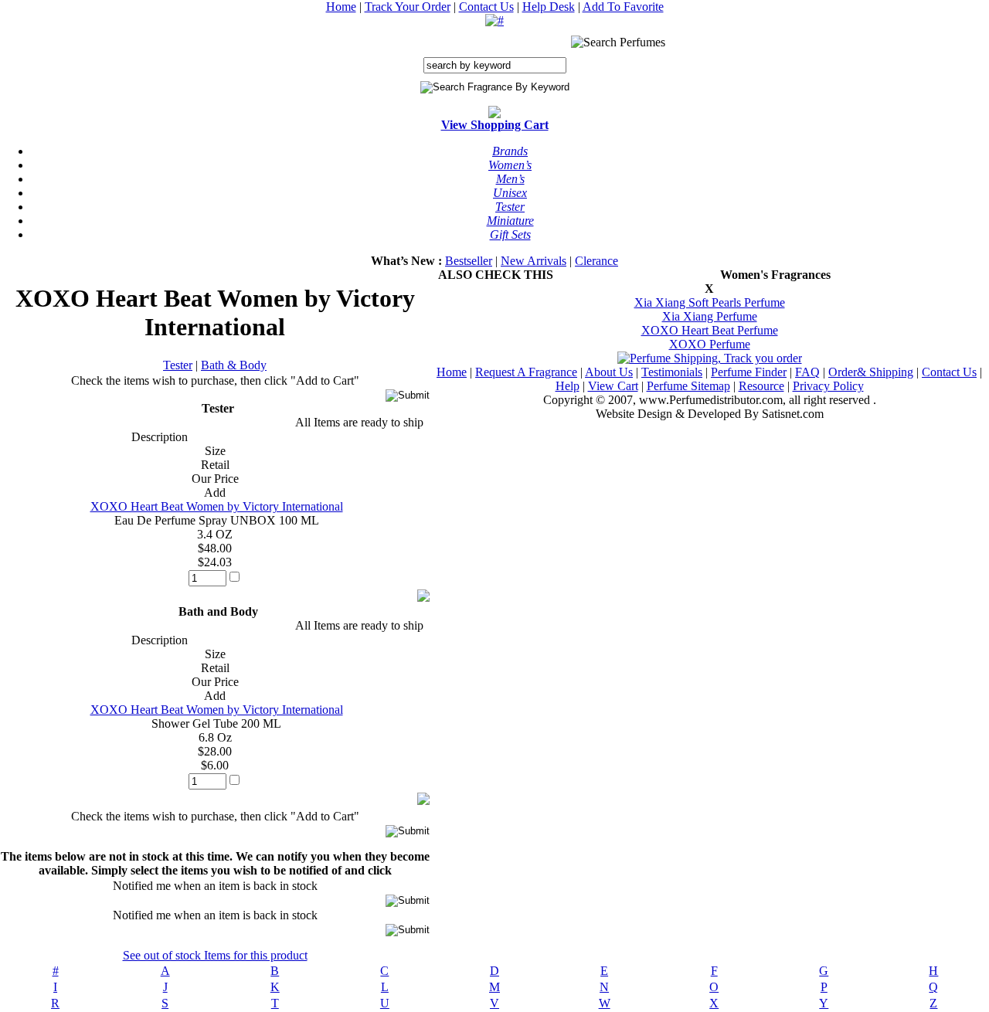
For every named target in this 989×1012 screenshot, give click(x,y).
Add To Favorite (623, 6)
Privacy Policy (828, 385)
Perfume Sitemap (688, 385)
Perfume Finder (749, 372)
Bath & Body (234, 365)
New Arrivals (533, 260)
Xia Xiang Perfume (709, 316)
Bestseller (468, 260)
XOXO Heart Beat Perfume (709, 330)
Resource (761, 385)
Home (341, 6)
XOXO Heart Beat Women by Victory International (216, 506)
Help (567, 385)
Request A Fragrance (526, 372)
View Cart (613, 385)
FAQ (807, 372)
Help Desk (548, 6)
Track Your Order (407, 6)
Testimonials (671, 372)
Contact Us (486, 6)
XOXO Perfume (709, 344)
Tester (177, 365)
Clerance (596, 260)
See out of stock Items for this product (215, 955)
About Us (609, 372)
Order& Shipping (870, 372)
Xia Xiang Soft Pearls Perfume (709, 302)
